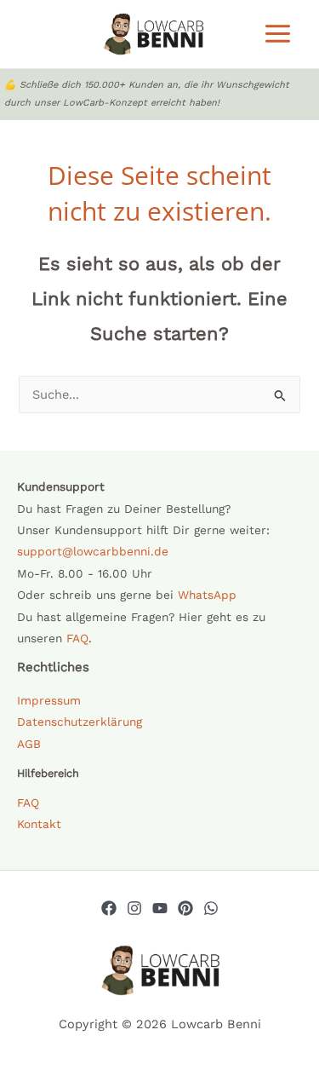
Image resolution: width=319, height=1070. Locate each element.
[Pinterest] (185, 908)
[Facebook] (109, 908)
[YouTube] (160, 908)
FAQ (77, 638)
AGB (29, 744)
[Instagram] (134, 908)
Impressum (49, 700)
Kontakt (39, 824)
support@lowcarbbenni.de (92, 551)
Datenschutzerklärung (79, 721)
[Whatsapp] (211, 908)
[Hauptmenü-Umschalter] (277, 33)
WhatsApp (207, 594)
